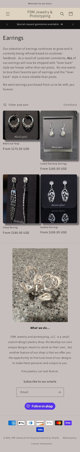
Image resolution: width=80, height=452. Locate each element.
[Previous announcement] (7, 24)
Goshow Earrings (49, 227)
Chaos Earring (10, 227)
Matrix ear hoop (11, 143)
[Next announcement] (73, 24)
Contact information (41, 443)
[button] (7, 14)
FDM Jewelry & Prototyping (25, 437)
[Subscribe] (59, 392)
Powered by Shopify (49, 437)
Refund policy (70, 437)
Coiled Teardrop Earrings (53, 163)
